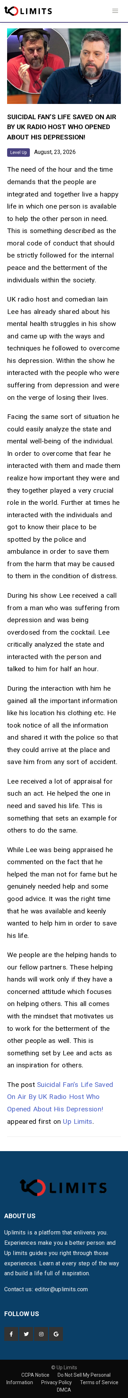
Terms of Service (99, 1382)
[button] (115, 11)
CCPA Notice (35, 1375)
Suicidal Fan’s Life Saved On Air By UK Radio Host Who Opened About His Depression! (60, 1097)
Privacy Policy (57, 1382)
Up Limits (77, 1121)
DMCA (64, 1390)
